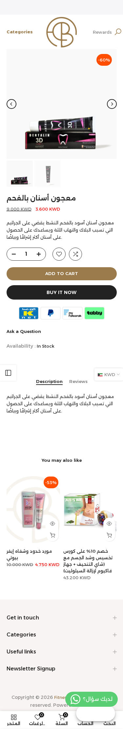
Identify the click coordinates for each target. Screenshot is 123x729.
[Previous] (11, 104)
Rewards (102, 32)
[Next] (112, 104)
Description (49, 381)
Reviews (78, 381)
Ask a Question (24, 331)
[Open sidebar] (8, 373)
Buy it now (61, 292)
